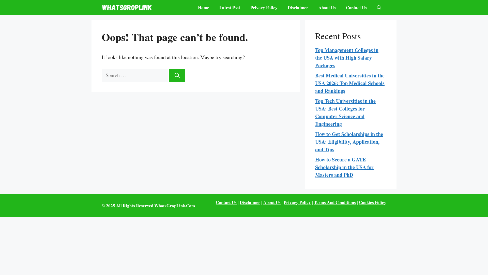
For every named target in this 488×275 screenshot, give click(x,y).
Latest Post (229, 7)
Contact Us (356, 7)
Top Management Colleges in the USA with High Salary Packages (346, 57)
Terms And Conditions (335, 202)
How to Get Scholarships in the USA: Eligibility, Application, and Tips (349, 141)
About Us (327, 7)
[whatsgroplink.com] (127, 7)
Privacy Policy (264, 7)
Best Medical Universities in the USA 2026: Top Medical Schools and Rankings (350, 83)
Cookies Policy (372, 202)
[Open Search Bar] (379, 7)
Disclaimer (298, 7)
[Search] (177, 75)
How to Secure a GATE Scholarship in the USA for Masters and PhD (344, 167)
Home (203, 7)
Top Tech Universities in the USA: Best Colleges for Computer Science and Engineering (345, 112)
